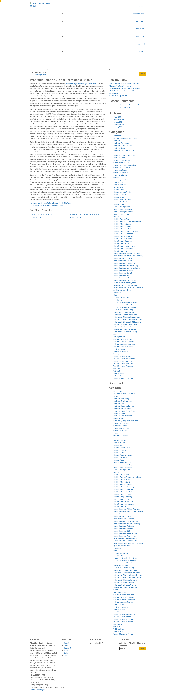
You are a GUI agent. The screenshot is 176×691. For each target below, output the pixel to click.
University (117, 371)
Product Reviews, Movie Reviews (125, 305)
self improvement (119, 337)
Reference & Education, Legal (123, 327)
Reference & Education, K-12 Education (127, 322)
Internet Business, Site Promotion (125, 278)
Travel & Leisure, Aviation (122, 356)
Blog (65, 655)
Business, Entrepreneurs (122, 153)
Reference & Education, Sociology (125, 332)
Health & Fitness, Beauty (122, 224)
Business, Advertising (121, 143)
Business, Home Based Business (125, 155)
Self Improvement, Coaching (123, 342)
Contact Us (141, 44)
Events (66, 650)
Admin (115, 105)
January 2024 (118, 122)
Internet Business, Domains (123, 258)
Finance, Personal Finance (122, 199)
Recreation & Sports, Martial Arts (125, 315)
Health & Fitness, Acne (121, 219)
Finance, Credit (118, 190)
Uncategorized (47, 67)
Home (32, 67)
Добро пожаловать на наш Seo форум (124, 84)
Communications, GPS (121, 163)
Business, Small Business (122, 160)
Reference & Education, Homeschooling (127, 320)
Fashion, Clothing (119, 185)
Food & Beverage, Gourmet (123, 212)
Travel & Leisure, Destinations (124, 359)
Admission (140, 29)
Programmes (138, 14)
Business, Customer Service (123, 150)
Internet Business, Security (123, 273)
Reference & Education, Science (124, 329)
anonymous (117, 136)
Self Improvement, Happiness (124, 344)
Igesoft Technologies (37, 690)
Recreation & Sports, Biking (123, 310)
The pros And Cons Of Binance (41, 214)
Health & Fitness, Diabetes (123, 229)
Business (116, 141)
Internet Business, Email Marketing (125, 266)
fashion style (118, 182)
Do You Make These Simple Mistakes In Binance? (47, 205)
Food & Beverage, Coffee (122, 207)
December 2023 (119, 124)
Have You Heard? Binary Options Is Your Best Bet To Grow (50, 203)
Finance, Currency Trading (122, 192)
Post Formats (118, 300)
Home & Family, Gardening (122, 241)
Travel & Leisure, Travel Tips (123, 364)
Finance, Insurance (120, 195)
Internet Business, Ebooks (122, 261)
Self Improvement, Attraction (123, 339)
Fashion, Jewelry (119, 187)
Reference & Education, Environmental (126, 317)
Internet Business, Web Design (124, 280)
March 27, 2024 (75, 217)
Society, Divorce (119, 349)
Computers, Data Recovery (122, 168)
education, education (120, 180)
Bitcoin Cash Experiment (118, 96)
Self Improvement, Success (123, 346)
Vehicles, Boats (119, 373)
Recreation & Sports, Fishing (123, 312)
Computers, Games (120, 170)
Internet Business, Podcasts (123, 271)
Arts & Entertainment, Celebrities (125, 138)
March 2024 (117, 117)
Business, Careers (119, 148)
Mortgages (117, 293)
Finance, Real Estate (120, 202)
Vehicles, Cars (118, 376)
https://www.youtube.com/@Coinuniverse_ (81, 84)
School (141, 6)
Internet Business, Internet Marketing (126, 268)
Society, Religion (119, 354)
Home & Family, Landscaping (123, 248)
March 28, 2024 (36, 217)
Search (112, 70)
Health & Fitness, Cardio (122, 226)
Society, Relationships (121, 351)
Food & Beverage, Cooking (122, 209)
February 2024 (118, 119)
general (116, 217)
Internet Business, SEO (121, 275)
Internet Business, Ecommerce (124, 263)
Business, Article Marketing (123, 146)
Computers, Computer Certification (125, 165)
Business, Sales (119, 158)
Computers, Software (121, 175)
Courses (116, 177)
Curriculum (139, 21)
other (115, 295)
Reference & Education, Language (125, 324)
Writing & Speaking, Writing (123, 378)
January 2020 (118, 127)
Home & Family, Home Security (124, 246)
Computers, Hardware (121, 172)
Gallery (141, 51)
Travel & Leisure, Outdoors (122, 361)
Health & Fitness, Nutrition (122, 239)
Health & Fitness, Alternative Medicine (127, 222)
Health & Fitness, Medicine (123, 236)
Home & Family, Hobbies (122, 244)
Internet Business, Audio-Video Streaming (128, 256)
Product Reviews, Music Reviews (125, 307)
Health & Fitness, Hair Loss (123, 234)
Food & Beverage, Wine (121, 214)
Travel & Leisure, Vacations (123, 366)
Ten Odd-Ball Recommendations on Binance (84, 214)
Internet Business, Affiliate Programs (126, 253)
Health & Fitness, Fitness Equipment (126, 231)
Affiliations (140, 36)
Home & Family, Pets (120, 251)
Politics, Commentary (121, 297)
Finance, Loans (118, 197)
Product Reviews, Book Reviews (125, 302)
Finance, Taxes (118, 204)
